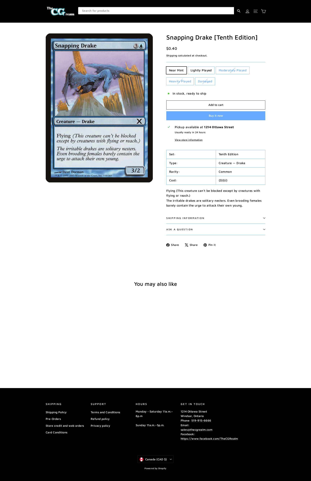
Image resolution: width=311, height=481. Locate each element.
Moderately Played (233, 70)
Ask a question (179, 229)
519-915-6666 (201, 420)
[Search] (239, 10)
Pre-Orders (53, 418)
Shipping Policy (56, 412)
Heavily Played (180, 81)
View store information (188, 139)
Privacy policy (100, 425)
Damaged (205, 81)
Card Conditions (56, 432)
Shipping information (185, 218)
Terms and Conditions (105, 412)
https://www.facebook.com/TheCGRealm (209, 438)
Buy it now (216, 115)
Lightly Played (201, 70)
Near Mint (176, 70)
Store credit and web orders (65, 425)
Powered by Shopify (155, 468)
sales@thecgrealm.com (196, 429)
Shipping (171, 55)
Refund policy (100, 418)
